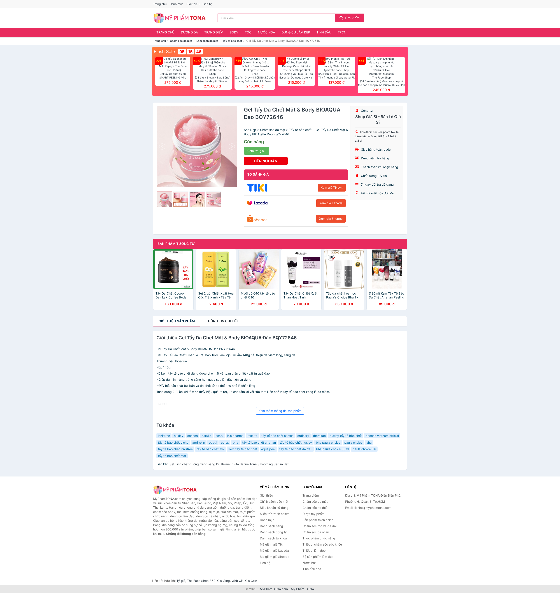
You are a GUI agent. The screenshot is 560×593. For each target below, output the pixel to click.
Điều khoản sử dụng (274, 507)
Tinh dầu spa (312, 569)
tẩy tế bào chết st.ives (277, 436)
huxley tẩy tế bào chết (346, 436)
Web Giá (237, 581)
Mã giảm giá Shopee (274, 556)
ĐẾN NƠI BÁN (265, 161)
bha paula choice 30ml (332, 449)
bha (235, 442)
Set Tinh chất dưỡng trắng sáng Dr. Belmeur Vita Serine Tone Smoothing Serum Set (229, 464)
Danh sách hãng (271, 526)
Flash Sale (164, 51)
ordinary (303, 436)
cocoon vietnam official (382, 436)
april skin (198, 442)
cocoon (192, 436)
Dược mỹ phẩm (313, 514)
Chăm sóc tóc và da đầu (320, 526)
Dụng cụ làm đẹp (296, 32)
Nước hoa (266, 32)
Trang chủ (160, 4)
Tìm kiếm (351, 18)
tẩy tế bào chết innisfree (175, 449)
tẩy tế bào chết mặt (172, 456)
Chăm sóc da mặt (181, 40)
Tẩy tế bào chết (232, 40)
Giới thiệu (193, 4)
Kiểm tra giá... (256, 151)
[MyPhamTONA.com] (179, 17)
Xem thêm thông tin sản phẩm (280, 411)
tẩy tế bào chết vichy (173, 442)
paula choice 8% (364, 449)
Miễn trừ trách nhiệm (274, 514)
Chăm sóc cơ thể (315, 507)
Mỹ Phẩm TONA (302, 589)
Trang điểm (213, 32)
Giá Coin (251, 581)
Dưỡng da (189, 32)
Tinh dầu (324, 32)
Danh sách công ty (273, 532)
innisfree (164, 436)
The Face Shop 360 (201, 581)
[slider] (164, 199)
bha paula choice (328, 442)
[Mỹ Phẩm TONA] (175, 489)
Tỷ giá (181, 581)
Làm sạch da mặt (207, 40)
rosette (252, 436)
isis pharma (235, 436)
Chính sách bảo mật (274, 501)
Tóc (248, 32)
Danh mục (176, 4)
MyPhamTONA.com (274, 589)
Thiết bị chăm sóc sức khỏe (322, 544)
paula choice (353, 442)
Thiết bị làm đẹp (314, 550)
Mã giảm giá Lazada (274, 550)
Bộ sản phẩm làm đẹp (318, 556)
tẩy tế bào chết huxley (296, 442)
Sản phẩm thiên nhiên (318, 520)
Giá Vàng (223, 581)
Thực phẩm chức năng (319, 538)
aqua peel (268, 449)
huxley (178, 436)
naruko (207, 436)
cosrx (219, 436)
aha (369, 442)
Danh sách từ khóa (273, 538)
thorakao (319, 436)
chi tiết (222, 321)
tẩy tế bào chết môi (210, 449)
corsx (225, 442)
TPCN (342, 32)
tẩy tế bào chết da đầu (295, 449)
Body (234, 32)
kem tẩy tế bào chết (242, 449)
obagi (213, 442)
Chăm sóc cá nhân (316, 532)
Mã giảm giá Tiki (271, 544)
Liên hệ (208, 4)
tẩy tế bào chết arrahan (259, 442)
